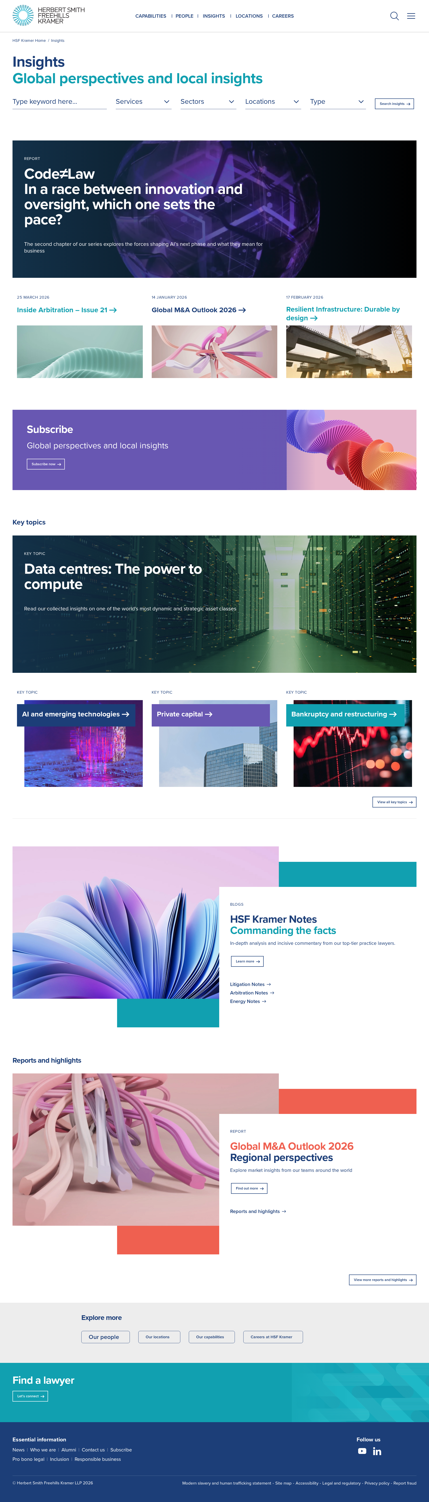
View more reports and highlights (380, 1279)
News (19, 1449)
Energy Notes (245, 1001)
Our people (104, 1336)
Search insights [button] (392, 103)
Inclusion (59, 1459)
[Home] (54, 15)
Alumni (68, 1449)
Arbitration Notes (249, 993)
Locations (260, 101)
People (184, 16)
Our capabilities (210, 1337)
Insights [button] (214, 16)
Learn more (245, 961)
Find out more (247, 1188)
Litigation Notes (247, 984)
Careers (283, 16)
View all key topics (392, 802)
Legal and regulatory (341, 1483)
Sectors (192, 101)
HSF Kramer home (29, 40)
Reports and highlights (255, 1211)
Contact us (93, 1449)
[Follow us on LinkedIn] (377, 1452)
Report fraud (404, 1483)
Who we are (43, 1449)
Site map (283, 1483)
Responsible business (98, 1459)
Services (129, 101)
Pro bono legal (28, 1459)
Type (317, 101)
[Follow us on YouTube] (362, 1452)
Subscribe (121, 1449)
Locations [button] (249, 16)
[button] (394, 17)
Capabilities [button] (150, 16)
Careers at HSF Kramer (271, 1337)
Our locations (158, 1337)
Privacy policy (377, 1483)
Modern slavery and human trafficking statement (226, 1483)
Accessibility (307, 1483)
